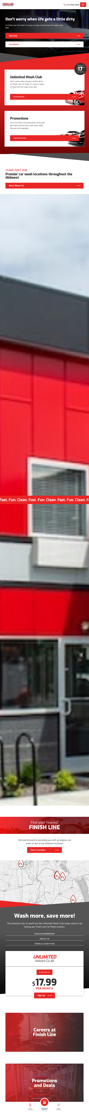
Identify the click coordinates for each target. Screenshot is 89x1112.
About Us (44, 939)
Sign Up (41, 995)
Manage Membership (44, 934)
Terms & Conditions (44, 944)
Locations (14, 44)
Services (13, 35)
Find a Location (38, 850)
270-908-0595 (72, 4)
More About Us (16, 185)
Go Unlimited (19, 97)
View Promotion (20, 138)
